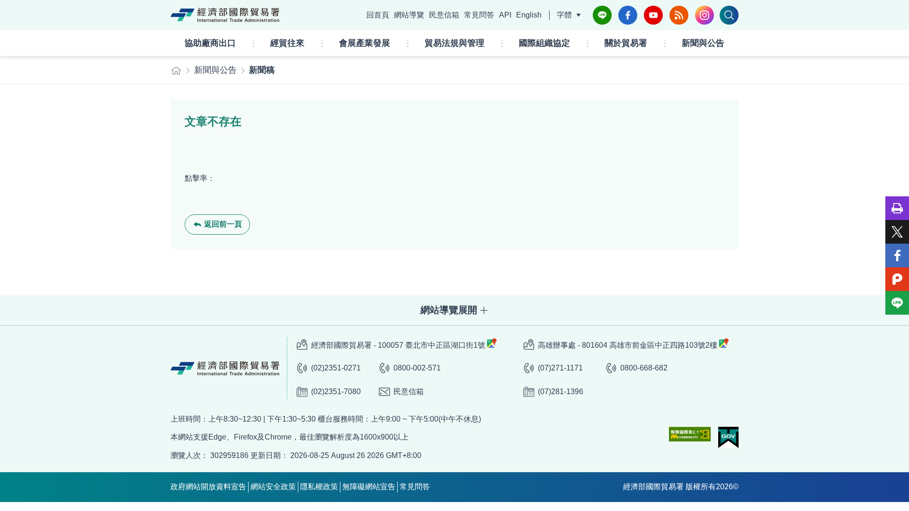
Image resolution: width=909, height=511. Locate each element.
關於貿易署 (626, 43)
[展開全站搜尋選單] (729, 15)
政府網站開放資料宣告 (208, 487)
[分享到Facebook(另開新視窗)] (897, 255)
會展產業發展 (364, 43)
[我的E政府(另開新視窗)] (728, 437)
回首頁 (377, 15)
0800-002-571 (417, 368)
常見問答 (479, 15)
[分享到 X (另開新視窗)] (897, 232)
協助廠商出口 (210, 43)
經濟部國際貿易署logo (224, 15)
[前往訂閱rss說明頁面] (678, 15)
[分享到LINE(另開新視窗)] (897, 303)
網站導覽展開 (448, 310)
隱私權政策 (319, 487)
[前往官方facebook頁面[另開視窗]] (627, 15)
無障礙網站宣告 (368, 487)
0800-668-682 (644, 368)
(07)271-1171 (560, 368)
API (505, 15)
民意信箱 (444, 15)
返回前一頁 (223, 224)
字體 (564, 15)
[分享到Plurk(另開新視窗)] (897, 279)
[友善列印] (897, 208)
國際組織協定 (544, 43)
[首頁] (176, 70)
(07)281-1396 (560, 392)
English (529, 15)
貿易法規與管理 (454, 43)
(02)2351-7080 (336, 392)
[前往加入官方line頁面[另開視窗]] (602, 15)
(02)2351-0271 (336, 368)
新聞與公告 (703, 43)
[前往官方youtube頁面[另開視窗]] (653, 15)
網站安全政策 (273, 487)
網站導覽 (409, 15)
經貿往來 (287, 43)
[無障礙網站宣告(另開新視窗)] (690, 434)
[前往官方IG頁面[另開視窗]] (704, 15)
